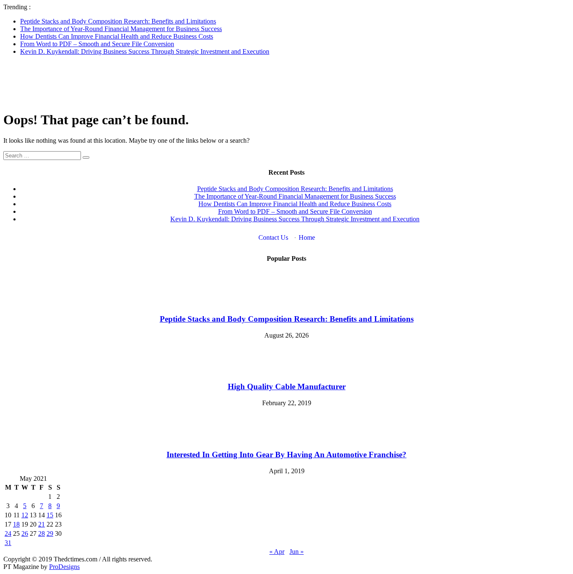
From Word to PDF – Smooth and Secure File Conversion (97, 43)
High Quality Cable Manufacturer (287, 386)
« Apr (276, 551)
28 (41, 533)
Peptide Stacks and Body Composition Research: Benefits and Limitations (118, 21)
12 (24, 515)
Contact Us (273, 237)
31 (8, 542)
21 (41, 524)
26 (24, 533)
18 (16, 524)
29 (50, 533)
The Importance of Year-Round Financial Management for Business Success (121, 28)
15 (50, 515)
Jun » (296, 551)
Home (307, 237)
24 (8, 533)
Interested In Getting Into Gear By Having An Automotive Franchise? (286, 454)
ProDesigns (64, 566)
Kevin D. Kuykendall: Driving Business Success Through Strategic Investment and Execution (144, 51)
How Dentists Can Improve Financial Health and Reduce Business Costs (116, 36)
